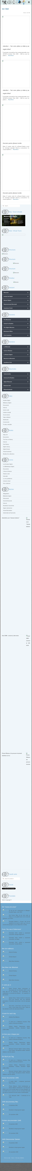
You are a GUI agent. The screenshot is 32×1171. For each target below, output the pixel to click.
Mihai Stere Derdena (14, 961)
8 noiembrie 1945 (13, 1105)
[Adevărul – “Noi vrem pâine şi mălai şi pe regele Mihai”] (16, 30)
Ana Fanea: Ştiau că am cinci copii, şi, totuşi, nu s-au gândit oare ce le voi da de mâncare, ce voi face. (16, 917)
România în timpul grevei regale (17, 1110)
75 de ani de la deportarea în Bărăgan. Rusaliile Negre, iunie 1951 (19, 911)
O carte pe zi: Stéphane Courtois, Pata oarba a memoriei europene (19, 1022)
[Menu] (29, 2)
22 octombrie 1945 (13, 1114)
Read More (11, 55)
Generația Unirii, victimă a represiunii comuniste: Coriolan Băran (19, 943)
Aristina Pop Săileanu (14, 1017)
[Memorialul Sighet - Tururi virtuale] (13, 220)
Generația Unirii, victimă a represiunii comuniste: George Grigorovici (19, 933)
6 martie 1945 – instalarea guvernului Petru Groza (19, 1082)
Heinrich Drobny (13, 952)
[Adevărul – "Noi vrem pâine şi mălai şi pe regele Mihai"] (16, 74)
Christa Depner (12, 956)
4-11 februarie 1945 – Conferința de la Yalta (19, 1096)
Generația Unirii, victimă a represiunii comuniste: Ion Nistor (19, 938)
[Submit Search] (3, 205)
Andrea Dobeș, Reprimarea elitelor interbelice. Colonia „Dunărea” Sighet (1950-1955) (16, 1028)
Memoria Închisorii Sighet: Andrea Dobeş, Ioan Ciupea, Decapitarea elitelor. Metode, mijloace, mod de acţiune (16, 1050)
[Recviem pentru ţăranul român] (16, 122)
